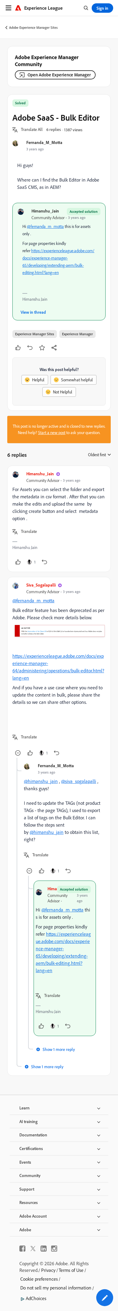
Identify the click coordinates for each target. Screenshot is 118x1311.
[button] (32, 130)
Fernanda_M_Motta (44, 142)
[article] (59, 519)
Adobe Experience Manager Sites (33, 27)
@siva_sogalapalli (78, 781)
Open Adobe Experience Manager (59, 75)
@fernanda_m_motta (45, 226)
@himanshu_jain (41, 781)
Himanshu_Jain (45, 210)
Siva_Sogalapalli (41, 584)
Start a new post (51, 432)
